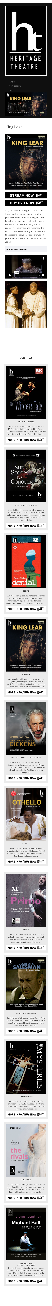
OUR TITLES (15, 86)
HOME (12, 82)
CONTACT (14, 90)
